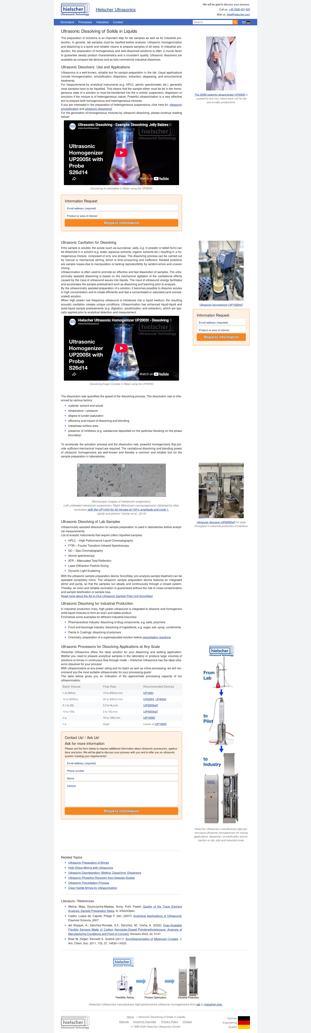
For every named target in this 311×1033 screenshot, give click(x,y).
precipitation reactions (157, 637)
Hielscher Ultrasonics (116, 9)
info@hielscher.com (238, 14)
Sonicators (67, 22)
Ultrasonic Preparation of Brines (88, 863)
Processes (85, 22)
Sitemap (124, 1021)
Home (130, 1017)
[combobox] (213, 22)
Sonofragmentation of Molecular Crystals (151, 939)
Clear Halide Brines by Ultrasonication (92, 888)
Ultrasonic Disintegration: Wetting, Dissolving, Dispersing (104, 873)
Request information (121, 223)
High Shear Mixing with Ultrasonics (90, 868)
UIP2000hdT (150, 705)
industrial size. (213, 1004)
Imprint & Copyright (144, 1021)
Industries (102, 22)
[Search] (235, 22)
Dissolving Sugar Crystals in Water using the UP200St (121, 384)
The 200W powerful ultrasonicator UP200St (220, 94)
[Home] (75, 8)
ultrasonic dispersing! (98, 109)
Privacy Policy (169, 1021)
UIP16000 (149, 717)
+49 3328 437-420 (239, 9)
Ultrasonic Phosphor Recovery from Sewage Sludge (101, 878)
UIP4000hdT (150, 711)
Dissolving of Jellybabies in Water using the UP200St (121, 188)
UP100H (148, 693)
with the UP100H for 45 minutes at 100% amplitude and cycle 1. (128, 509)
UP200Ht (148, 699)
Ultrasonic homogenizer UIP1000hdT (221, 305)
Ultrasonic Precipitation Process (88, 883)
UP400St (161, 699)
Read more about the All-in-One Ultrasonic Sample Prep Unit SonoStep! (107, 596)
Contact (118, 22)
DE (244, 22)
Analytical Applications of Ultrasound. (157, 916)
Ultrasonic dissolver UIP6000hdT (216, 522)
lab (198, 1004)
